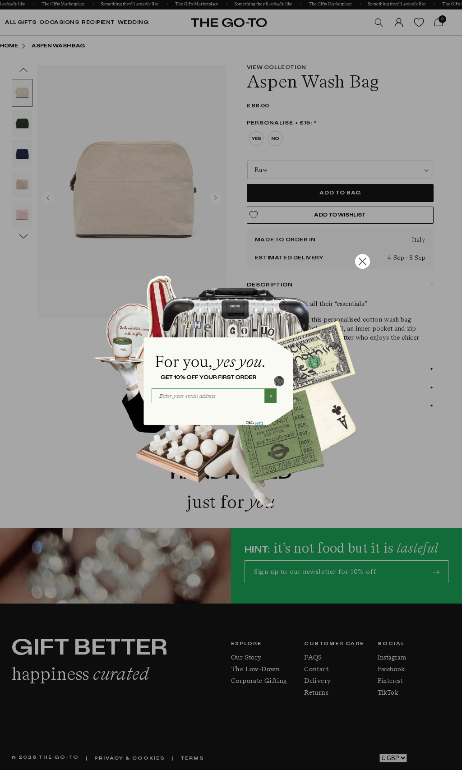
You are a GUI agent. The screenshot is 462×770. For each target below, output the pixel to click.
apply (259, 422)
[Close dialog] (362, 261)
